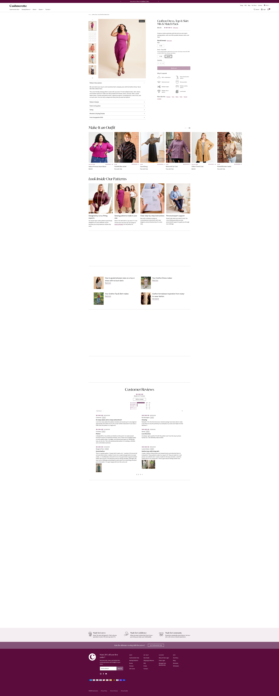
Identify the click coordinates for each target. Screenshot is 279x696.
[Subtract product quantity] (158, 63)
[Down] (92, 77)
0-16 (160, 56)
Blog (174, 660)
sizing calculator (119, 224)
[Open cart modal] (268, 9)
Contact (146, 668)
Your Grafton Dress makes (162, 278)
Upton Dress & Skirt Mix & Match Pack (201, 623)
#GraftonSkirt (154, 240)
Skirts (177, 96)
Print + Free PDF (161, 49)
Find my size (169, 40)
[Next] (158, 1)
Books (131, 663)
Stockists (175, 663)
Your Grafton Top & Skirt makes (117, 294)
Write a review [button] (139, 399)
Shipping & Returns (149, 660)
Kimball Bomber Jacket (224, 166)
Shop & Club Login (164, 658)
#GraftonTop (145, 240)
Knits (181, 96)
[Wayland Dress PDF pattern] (139, 556)
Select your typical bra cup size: (102, 337)
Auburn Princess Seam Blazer (97, 166)
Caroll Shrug (143, 166)
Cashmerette (95, 690)
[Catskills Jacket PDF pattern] (126, 147)
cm (101, 328)
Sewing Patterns (133, 660)
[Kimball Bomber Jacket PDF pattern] (229, 147)
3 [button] (140, 474)
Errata (145, 666)
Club (115, 164)
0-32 (160, 45)
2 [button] (138, 474)
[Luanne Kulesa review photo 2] (152, 464)
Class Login (162, 660)
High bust (94, 331)
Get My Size (97, 345)
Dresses (168, 96)
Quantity (159, 60)
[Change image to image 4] (92, 59)
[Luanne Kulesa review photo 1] (145, 464)
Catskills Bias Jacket (120, 166)
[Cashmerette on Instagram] (101, 674)
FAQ (145, 663)
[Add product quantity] (163, 63)
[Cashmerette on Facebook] (103, 674)
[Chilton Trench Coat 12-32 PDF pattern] (204, 147)
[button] (133, 402)
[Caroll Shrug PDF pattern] (152, 147)
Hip (122, 331)
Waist (113, 331)
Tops (173, 96)
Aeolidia (126, 690)
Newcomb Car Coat (172, 166)
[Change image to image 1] (92, 26)
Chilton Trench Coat (197, 166)
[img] (99, 415)
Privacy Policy (104, 690)
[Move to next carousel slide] (189, 128)
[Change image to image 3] (92, 48)
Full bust (104, 331)
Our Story (175, 658)
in (97, 328)
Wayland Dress (93, 623)
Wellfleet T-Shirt (145, 1)
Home (90, 14)
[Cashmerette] (18, 6)
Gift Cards (132, 668)
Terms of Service (114, 690)
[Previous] (120, 1)
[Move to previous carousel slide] (186, 128)
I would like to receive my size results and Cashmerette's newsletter (120, 79)
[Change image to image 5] (92, 70)
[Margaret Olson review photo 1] (99, 467)
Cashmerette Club (134, 658)
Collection (92, 164)
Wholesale (176, 666)
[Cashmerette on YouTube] (106, 674)
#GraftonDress (137, 240)
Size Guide (146, 658)
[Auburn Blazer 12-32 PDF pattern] (101, 147)
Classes (131, 666)
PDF (158, 42)
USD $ (267, 5)
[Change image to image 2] (92, 37)
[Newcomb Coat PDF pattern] (178, 147)
